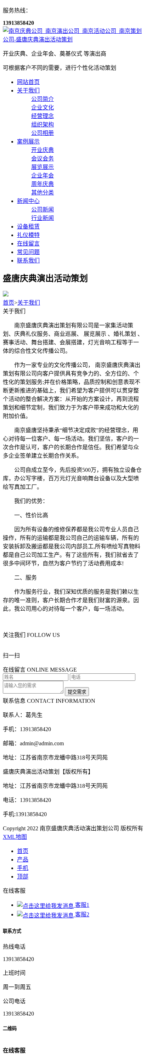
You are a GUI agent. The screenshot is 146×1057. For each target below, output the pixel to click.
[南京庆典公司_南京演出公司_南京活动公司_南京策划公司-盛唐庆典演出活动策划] (73, 39)
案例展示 (28, 142)
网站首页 (28, 82)
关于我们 (28, 90)
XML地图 (15, 837)
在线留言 (28, 244)
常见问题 (28, 252)
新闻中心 (28, 201)
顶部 (22, 877)
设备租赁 (28, 227)
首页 (8, 303)
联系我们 (28, 261)
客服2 (81, 914)
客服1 (81, 905)
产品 (22, 860)
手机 (22, 868)
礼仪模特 (28, 235)
